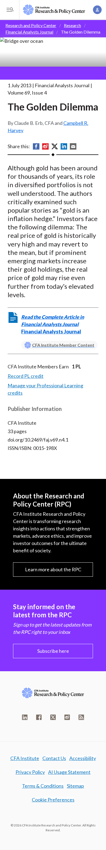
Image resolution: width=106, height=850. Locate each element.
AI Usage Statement (69, 772)
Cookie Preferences (53, 800)
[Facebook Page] (39, 717)
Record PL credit (25, 376)
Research (72, 25)
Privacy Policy (30, 772)
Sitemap (75, 786)
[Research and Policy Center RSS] (81, 717)
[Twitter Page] (53, 717)
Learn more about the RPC (53, 569)
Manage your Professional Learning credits (45, 389)
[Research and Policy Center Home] (54, 9)
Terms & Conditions (43, 786)
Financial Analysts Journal (29, 31)
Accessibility (82, 758)
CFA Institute (24, 758)
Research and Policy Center (30, 25)
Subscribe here (53, 651)
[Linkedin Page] (24, 717)
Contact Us (54, 758)
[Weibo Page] (67, 717)
